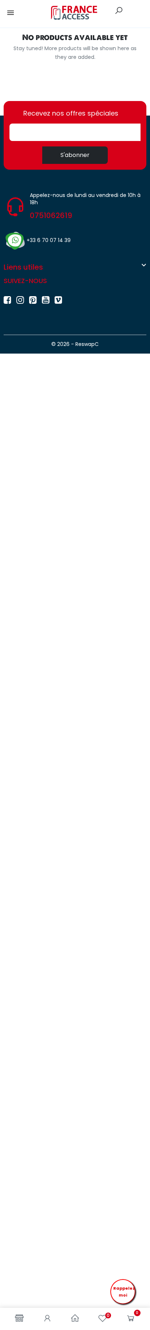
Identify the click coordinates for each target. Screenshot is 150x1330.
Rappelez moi (124, 1291)
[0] (130, 1319)
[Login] (47, 1319)
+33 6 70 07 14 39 (49, 240)
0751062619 (51, 215)
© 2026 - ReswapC (75, 344)
